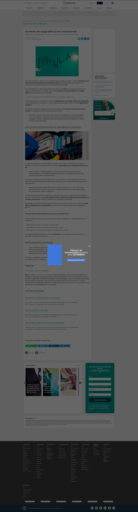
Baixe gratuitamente (76, 260)
